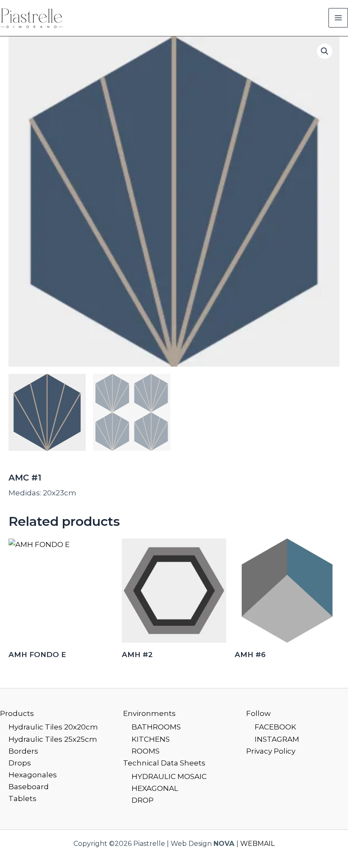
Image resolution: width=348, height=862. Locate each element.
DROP (143, 800)
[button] (324, 51)
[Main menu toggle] (338, 18)
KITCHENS (151, 739)
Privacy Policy (270, 751)
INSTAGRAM (277, 739)
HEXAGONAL (155, 788)
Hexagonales (32, 775)
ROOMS (146, 751)
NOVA (223, 844)
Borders (23, 751)
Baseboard (28, 786)
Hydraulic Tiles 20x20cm (53, 727)
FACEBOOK (275, 727)
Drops (19, 763)
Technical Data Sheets (164, 763)
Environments (149, 713)
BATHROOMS (156, 727)
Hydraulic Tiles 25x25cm (52, 739)
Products (17, 713)
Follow (258, 713)
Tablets (22, 798)
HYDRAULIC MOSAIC (169, 776)
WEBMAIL (257, 844)
